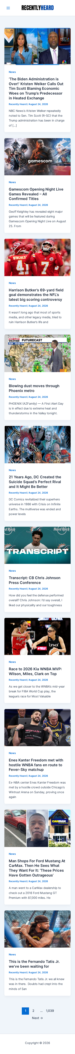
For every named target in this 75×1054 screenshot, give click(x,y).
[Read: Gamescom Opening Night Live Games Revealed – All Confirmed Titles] (37, 156)
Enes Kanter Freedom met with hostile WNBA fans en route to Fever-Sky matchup (36, 765)
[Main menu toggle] (8, 8)
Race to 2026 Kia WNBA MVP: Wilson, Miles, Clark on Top (35, 671)
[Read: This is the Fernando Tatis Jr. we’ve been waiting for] (37, 929)
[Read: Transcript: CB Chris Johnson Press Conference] (37, 545)
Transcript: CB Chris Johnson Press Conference (34, 580)
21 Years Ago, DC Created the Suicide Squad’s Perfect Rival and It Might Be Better (35, 482)
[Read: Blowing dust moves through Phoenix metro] (37, 353)
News (12, 71)
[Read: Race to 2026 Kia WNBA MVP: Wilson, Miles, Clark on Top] (37, 636)
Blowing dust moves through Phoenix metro (34, 388)
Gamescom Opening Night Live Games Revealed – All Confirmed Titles (36, 194)
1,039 (49, 1011)
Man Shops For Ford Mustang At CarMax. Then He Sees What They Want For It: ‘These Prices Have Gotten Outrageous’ (37, 868)
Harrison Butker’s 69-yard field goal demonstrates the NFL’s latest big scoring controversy (36, 295)
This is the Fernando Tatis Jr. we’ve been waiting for (34, 963)
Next (37, 1018)
